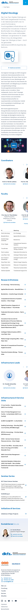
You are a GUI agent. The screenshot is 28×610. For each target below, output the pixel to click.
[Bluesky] (9, 601)
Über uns (3, 586)
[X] (12, 601)
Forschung (4, 588)
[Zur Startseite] (10, 2)
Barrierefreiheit (5, 609)
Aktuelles (3, 596)
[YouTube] (16, 601)
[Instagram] (2, 601)
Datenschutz (4, 607)
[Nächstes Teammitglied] (27, 164)
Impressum (4, 604)
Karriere (3, 593)
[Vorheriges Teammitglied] (23, 164)
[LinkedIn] (5, 601)
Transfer (3, 591)
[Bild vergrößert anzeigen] (14, 145)
